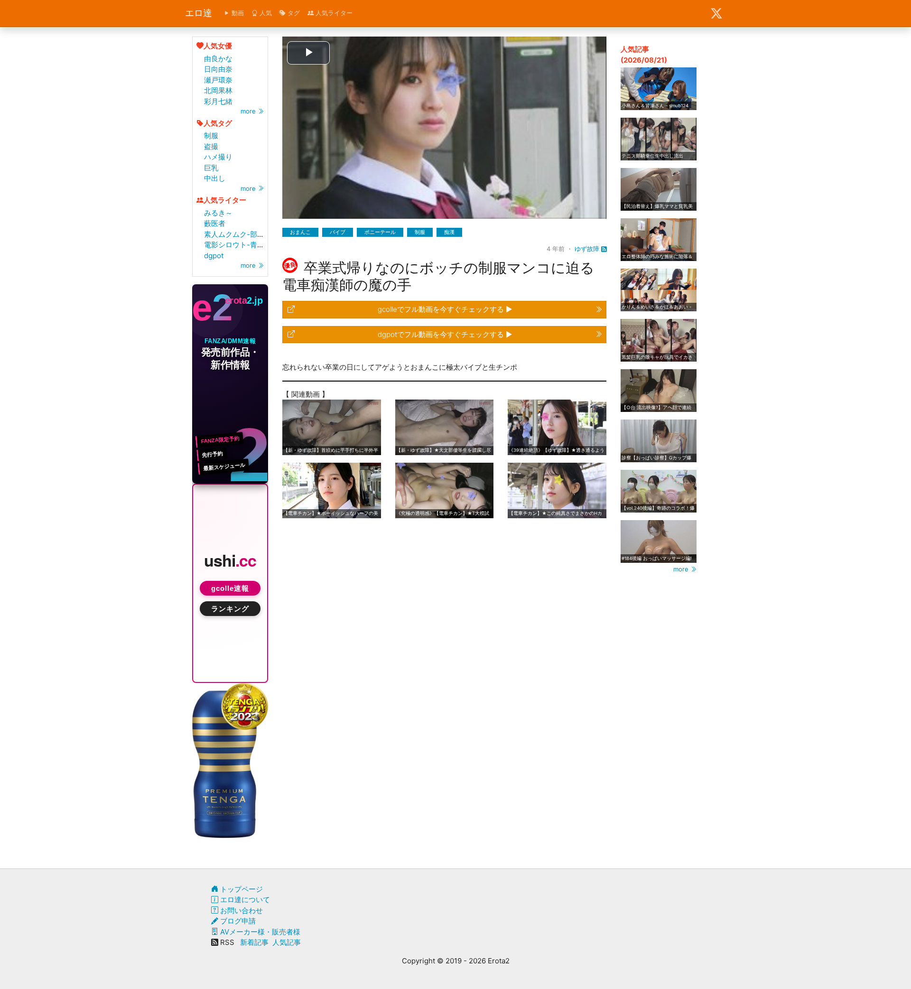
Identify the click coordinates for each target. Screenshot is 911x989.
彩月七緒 (218, 101)
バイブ (337, 232)
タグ (293, 13)
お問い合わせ (240, 910)
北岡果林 (218, 90)
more (249, 111)
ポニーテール (380, 232)
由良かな (218, 58)
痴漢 (449, 232)
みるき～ (218, 212)
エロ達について (244, 899)
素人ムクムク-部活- (236, 234)
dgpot (213, 255)
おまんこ (300, 232)
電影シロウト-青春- (236, 244)
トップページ (240, 889)
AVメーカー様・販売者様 (259, 931)
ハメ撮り (218, 156)
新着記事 (254, 942)
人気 (265, 13)
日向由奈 (218, 69)
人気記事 (286, 942)
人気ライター (333, 13)
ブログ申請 (237, 920)
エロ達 (198, 13)
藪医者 (214, 223)
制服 (211, 135)
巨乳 (211, 167)
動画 (237, 13)
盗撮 (211, 146)
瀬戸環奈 (218, 79)
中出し (214, 178)
